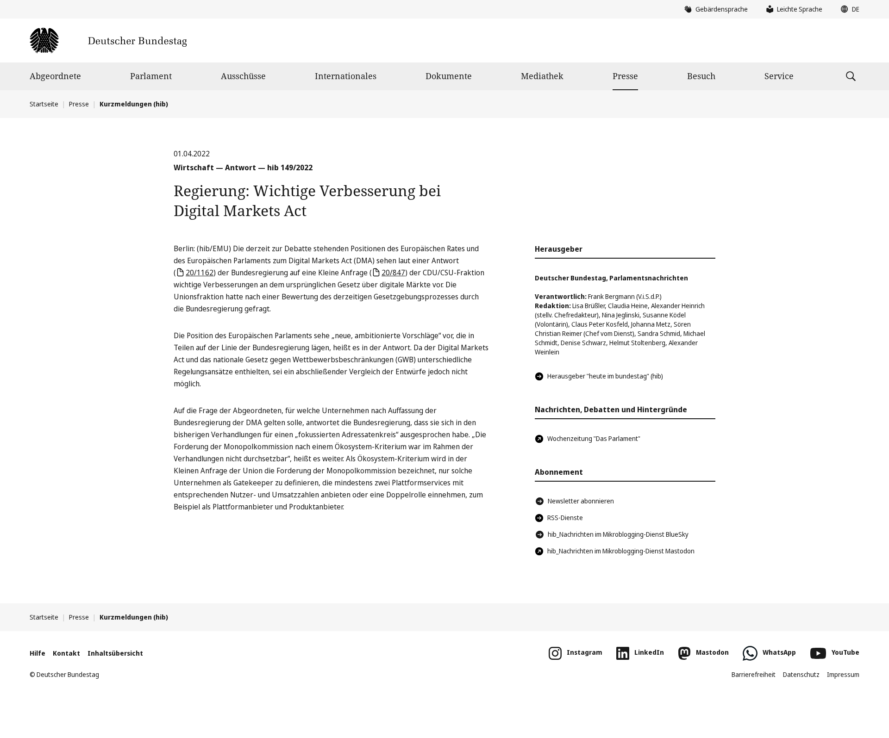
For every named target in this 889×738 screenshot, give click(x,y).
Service (779, 75)
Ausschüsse (243, 75)
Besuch (701, 75)
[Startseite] (108, 40)
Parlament (151, 75)
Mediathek (542, 75)
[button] (847, 9)
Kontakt (66, 653)
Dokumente (449, 75)
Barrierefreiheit (754, 674)
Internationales (345, 75)
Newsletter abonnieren (581, 500)
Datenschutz (801, 674)
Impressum (843, 674)
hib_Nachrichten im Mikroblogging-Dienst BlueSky (618, 534)
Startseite (44, 103)
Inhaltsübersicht (115, 653)
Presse (625, 75)
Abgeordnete (55, 75)
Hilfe (37, 653)
